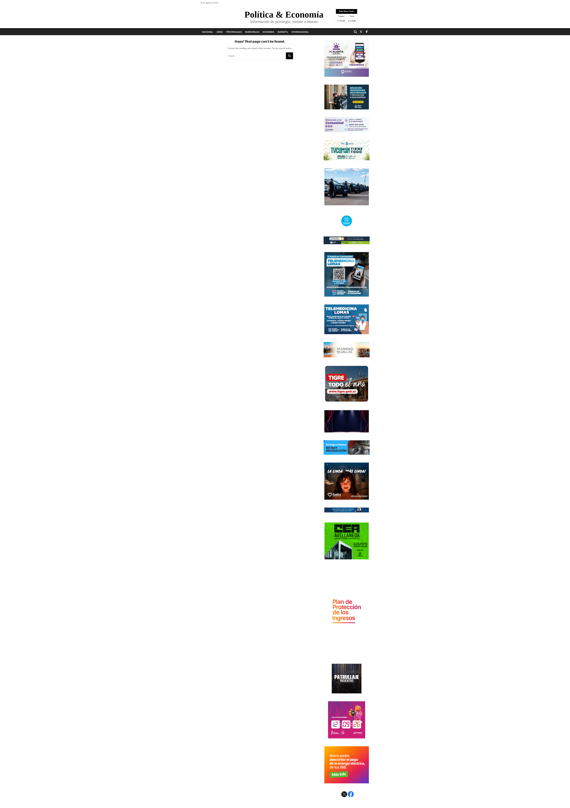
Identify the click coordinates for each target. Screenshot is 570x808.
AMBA (220, 32)
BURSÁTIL (283, 32)
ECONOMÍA (268, 32)
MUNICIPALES (252, 32)
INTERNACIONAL (300, 32)
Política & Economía (283, 14)
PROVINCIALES (234, 32)
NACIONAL (207, 32)
